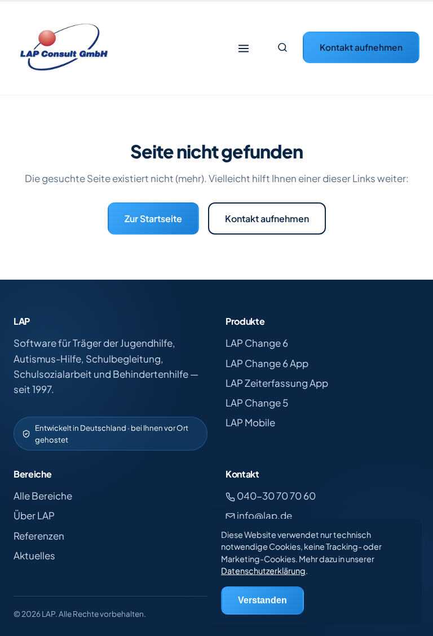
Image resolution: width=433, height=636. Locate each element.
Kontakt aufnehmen (361, 47)
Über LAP (34, 515)
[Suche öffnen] (282, 47)
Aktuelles (34, 555)
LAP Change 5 (257, 402)
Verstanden (262, 600)
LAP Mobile (250, 422)
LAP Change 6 (257, 343)
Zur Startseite (153, 218)
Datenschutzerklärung (263, 571)
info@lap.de (263, 515)
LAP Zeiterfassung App (277, 383)
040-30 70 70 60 (275, 495)
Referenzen (39, 535)
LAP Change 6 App (267, 363)
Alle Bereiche (43, 495)
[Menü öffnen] (243, 47)
